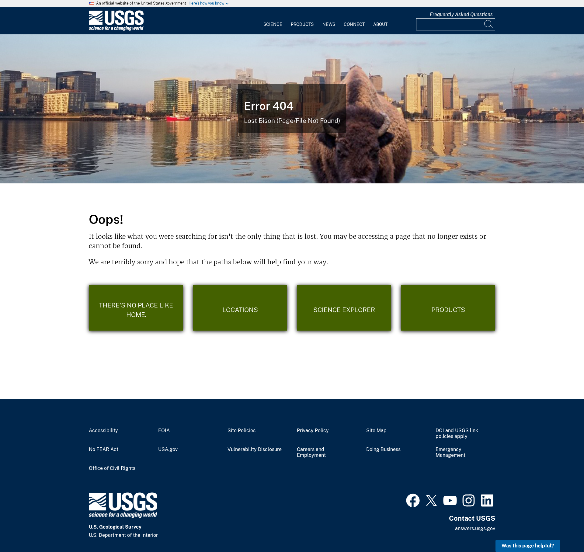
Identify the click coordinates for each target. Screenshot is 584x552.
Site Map (376, 430)
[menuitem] (273, 20)
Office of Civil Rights (112, 468)
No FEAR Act (103, 449)
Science (272, 24)
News (328, 24)
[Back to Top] (562, 530)
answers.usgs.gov (475, 528)
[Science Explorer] (344, 308)
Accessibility (103, 430)
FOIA (164, 430)
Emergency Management (450, 452)
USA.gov (168, 449)
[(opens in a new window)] (413, 499)
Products (302, 24)
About (380, 24)
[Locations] (240, 308)
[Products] (448, 308)
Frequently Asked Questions (461, 14)
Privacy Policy (313, 430)
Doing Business (383, 449)
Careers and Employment (311, 452)
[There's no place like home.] (136, 308)
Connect (354, 24)
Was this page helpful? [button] (528, 546)
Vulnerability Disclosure (255, 449)
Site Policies (241, 430)
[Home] (116, 29)
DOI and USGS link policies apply (457, 433)
